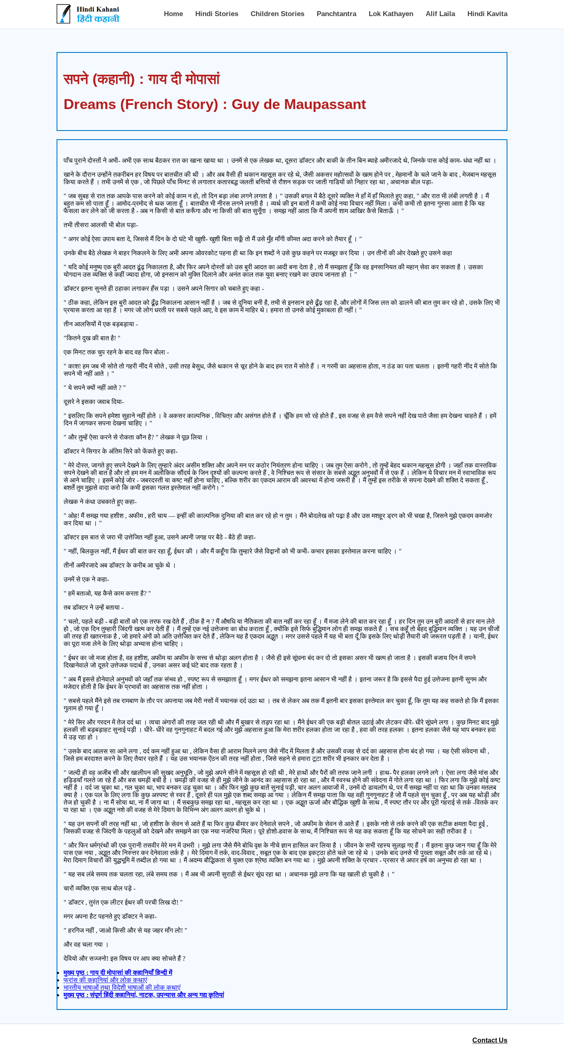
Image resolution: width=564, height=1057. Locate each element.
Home (173, 14)
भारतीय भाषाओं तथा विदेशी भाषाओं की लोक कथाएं (122, 987)
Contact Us (489, 1040)
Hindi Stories (216, 14)
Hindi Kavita (487, 14)
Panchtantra (336, 14)
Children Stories (277, 14)
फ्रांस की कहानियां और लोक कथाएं (105, 979)
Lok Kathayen (391, 14)
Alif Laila (440, 14)
